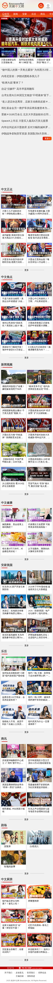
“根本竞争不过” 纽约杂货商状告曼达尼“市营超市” (39, 387)
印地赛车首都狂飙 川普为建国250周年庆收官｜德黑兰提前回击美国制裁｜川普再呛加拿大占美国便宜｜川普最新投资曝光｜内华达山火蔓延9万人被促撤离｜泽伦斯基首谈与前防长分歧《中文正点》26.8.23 (39, 212)
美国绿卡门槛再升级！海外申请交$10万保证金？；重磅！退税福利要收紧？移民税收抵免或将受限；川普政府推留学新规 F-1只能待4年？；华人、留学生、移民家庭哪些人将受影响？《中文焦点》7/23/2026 (13, 348)
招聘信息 (42, 972)
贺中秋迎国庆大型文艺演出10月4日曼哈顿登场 (39, 761)
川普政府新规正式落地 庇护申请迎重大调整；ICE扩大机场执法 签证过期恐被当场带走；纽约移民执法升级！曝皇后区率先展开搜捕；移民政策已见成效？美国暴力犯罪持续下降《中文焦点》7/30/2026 (39, 324)
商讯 (42, 14)
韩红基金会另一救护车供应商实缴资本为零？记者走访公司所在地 (26, 108)
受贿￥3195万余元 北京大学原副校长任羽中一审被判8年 (26, 114)
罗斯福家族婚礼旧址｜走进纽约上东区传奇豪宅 (38, 636)
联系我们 (31, 972)
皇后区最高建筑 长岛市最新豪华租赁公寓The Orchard (13, 636)
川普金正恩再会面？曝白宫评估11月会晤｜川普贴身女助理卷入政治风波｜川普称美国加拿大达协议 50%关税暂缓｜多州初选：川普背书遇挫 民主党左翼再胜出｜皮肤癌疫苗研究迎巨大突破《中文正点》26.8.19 (39, 261)
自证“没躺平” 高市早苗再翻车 (17, 88)
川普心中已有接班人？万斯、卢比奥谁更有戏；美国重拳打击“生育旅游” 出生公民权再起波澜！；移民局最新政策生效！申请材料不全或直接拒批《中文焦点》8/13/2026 (39, 300)
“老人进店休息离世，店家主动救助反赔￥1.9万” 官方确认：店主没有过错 (26, 101)
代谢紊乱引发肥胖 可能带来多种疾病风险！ (39, 525)
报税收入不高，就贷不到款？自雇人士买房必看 (12, 723)
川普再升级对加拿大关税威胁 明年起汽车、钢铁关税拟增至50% (39, 436)
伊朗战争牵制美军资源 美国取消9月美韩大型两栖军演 (26, 133)
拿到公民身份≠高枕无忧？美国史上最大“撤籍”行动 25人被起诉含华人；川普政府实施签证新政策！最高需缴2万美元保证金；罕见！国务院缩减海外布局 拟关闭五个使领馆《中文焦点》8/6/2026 (13, 324)
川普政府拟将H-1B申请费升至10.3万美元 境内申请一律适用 (39, 460)
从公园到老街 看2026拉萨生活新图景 (13, 484)
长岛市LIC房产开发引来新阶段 (13, 588)
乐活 (33, 14)
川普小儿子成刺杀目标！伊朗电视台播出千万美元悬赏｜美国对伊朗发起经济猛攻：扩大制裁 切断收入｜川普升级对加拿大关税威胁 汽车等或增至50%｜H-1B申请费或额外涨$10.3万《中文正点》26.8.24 (13, 212)
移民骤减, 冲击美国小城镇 (13, 810)
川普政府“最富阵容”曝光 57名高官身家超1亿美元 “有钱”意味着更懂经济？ (44, 61)
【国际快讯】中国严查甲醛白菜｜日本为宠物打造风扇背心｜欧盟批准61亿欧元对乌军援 (12, 460)
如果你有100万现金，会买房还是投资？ (13, 698)
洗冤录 (7, 846)
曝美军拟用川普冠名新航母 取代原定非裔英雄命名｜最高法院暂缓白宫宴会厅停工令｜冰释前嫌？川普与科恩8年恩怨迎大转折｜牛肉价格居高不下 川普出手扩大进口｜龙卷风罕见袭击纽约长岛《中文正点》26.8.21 (39, 236)
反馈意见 (20, 972)
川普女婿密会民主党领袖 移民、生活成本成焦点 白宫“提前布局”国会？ (8, 61)
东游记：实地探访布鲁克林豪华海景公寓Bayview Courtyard (13, 612)
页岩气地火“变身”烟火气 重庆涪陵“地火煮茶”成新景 (39, 485)
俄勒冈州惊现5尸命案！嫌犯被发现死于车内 (13, 387)
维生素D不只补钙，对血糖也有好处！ (12, 550)
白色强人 (34, 846)
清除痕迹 (31, 976)
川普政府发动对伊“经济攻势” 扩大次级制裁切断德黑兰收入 (39, 412)
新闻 (15, 14)
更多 (47, 138)
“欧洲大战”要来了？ (12, 82)
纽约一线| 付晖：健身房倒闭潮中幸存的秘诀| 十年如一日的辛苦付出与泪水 (39, 698)
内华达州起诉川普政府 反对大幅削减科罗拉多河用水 (26, 127)
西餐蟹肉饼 (33, 901)
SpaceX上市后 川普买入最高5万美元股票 (24, 120)
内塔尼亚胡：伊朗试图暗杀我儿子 (20, 76)
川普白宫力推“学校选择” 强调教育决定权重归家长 (12, 436)
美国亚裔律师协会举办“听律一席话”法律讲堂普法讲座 (12, 786)
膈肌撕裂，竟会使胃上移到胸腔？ (12, 525)
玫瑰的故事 (9, 866)
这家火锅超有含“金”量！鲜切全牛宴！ (11, 926)
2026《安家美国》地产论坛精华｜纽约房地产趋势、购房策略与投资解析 (39, 612)
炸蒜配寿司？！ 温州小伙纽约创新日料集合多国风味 (39, 950)
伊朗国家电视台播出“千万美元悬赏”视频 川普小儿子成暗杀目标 (13, 412)
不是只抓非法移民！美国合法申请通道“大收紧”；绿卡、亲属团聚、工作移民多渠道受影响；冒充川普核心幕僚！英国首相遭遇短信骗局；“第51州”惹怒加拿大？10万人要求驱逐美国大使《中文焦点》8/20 (13, 300)
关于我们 (8, 972)
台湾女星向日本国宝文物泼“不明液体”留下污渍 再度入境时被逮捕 (26, 95)
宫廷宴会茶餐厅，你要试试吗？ (12, 950)
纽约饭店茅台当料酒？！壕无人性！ (10, 902)
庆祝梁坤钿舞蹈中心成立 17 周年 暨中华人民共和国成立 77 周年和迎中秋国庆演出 (13, 761)
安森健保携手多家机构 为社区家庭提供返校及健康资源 (38, 786)
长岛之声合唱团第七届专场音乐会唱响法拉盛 (38, 810)
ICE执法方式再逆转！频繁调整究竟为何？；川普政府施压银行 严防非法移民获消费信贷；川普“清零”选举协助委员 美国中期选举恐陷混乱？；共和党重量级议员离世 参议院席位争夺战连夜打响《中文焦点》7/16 (39, 348)
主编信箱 (20, 976)
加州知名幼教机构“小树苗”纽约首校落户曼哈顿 (26, 61)
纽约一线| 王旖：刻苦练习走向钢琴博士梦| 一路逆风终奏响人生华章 (39, 674)
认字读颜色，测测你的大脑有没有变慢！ (38, 550)
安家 (24, 14)
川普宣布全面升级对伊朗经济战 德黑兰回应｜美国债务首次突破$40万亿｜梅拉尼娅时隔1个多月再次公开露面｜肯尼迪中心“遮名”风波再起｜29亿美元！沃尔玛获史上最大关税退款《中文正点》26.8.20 (13, 261)
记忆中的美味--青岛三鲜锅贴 (38, 926)
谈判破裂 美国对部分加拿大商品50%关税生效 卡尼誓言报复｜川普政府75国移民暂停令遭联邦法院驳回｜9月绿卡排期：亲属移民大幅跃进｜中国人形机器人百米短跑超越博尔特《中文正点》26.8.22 (13, 236)
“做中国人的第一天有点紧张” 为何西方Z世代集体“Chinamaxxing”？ (26, 69)
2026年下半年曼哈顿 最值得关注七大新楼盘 (39, 588)
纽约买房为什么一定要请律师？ (38, 722)
